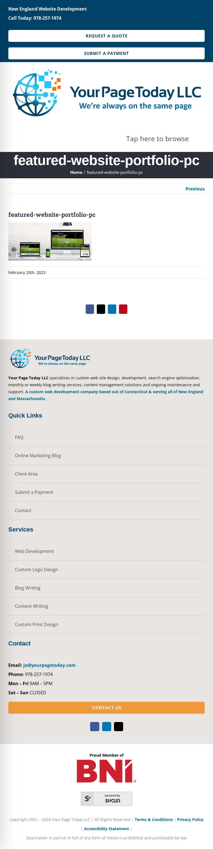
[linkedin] (106, 726)
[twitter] (118, 726)
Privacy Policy (190, 819)
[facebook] (94, 726)
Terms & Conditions (154, 819)
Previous (195, 189)
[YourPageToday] (106, 67)
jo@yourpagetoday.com (49, 665)
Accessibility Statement (106, 828)
